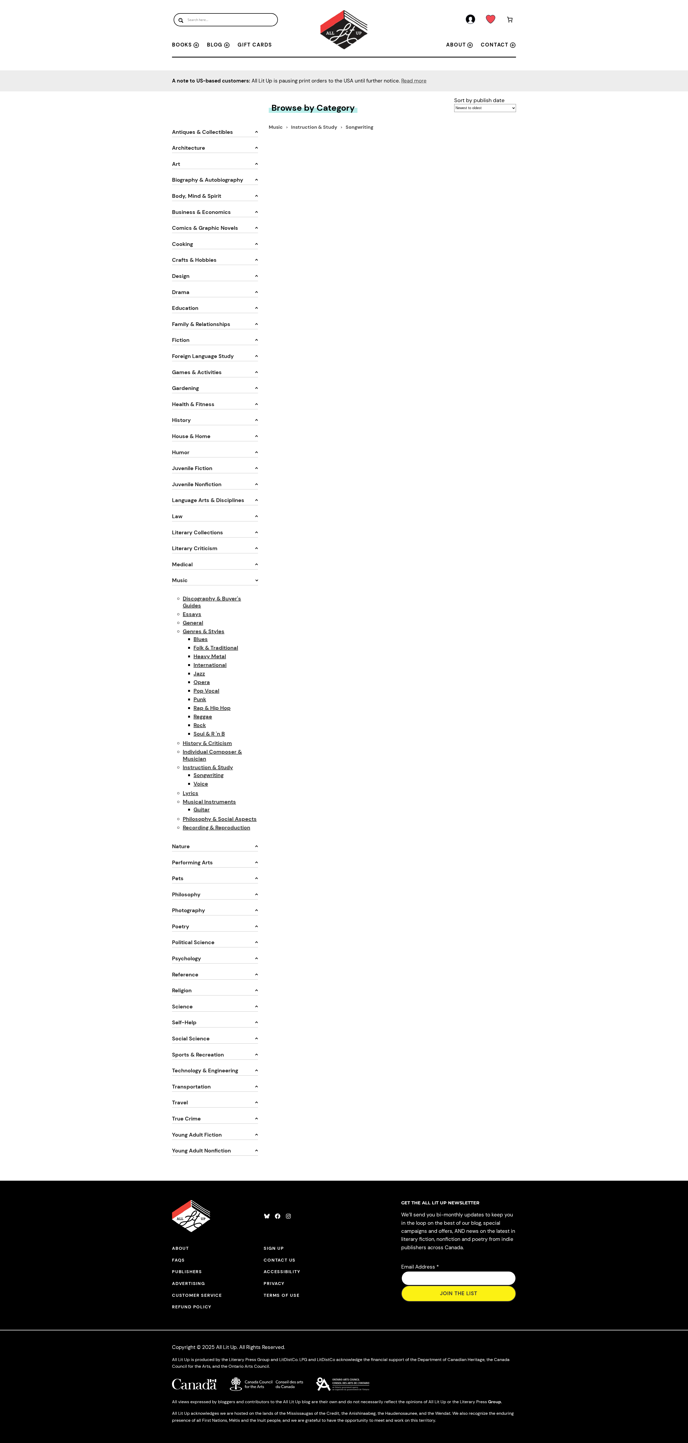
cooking (182, 244)
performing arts (192, 862)
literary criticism (194, 548)
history (181, 420)
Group (494, 1402)
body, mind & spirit (196, 195)
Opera (202, 682)
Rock (200, 725)
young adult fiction (197, 1134)
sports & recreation (198, 1054)
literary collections (197, 532)
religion (182, 990)
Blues (201, 639)
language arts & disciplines (208, 500)
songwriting (359, 127)
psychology (186, 958)
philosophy (186, 894)
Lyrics (190, 793)
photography (188, 910)
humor (180, 452)
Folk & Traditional (216, 647)
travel (180, 1102)
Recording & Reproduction (216, 827)
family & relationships (201, 324)
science (182, 1006)
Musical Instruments (209, 801)
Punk (200, 699)
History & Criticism (207, 743)
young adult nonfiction (201, 1150)
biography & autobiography (207, 179)
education (185, 308)
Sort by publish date (479, 100)
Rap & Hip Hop (212, 707)
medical (182, 564)
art (176, 163)
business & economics (201, 212)
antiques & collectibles (202, 131)
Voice (201, 783)
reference (185, 974)
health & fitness (193, 404)
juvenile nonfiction (196, 484)
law (177, 516)
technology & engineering (205, 1070)
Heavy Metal (210, 656)
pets (178, 878)
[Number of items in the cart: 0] (510, 21)
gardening (185, 388)
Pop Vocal (206, 690)
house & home (191, 436)
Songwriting (209, 775)
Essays (192, 614)
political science (193, 942)
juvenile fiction (192, 468)
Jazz (199, 673)
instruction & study (314, 127)
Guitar (202, 809)
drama (180, 292)
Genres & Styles (203, 631)
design (180, 276)
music (180, 580)
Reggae (203, 716)
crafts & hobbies (194, 259)
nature (181, 846)
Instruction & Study (208, 767)
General (193, 622)
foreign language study (203, 356)
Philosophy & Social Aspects (220, 818)
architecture (188, 147)
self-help (184, 1022)
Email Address (420, 1266)
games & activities (197, 372)
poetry (180, 926)
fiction (180, 339)
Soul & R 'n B (209, 733)
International (210, 664)
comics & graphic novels (205, 227)
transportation (191, 1086)
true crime (186, 1118)
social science (191, 1038)
